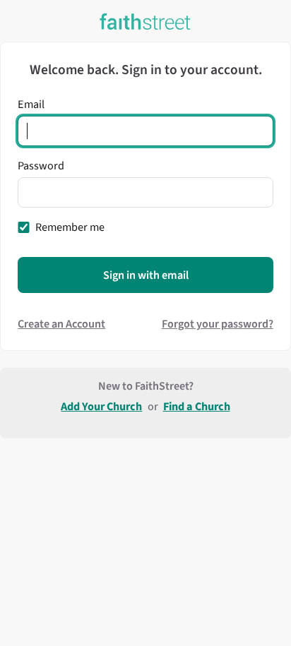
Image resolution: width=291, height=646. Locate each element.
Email (31, 104)
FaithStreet (145, 21)
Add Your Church (101, 406)
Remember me (70, 227)
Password (41, 165)
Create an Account (61, 324)
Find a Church (196, 406)
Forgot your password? (217, 324)
